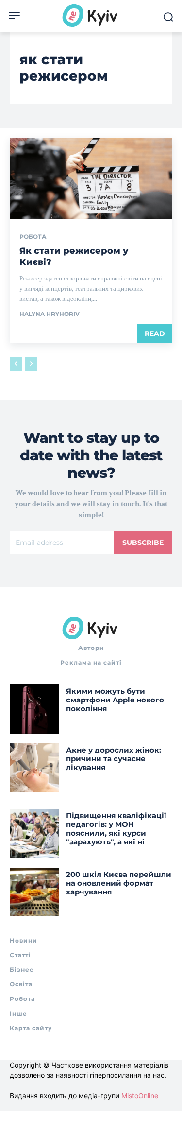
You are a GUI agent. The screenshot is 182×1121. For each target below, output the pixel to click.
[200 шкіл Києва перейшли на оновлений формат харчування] (34, 892)
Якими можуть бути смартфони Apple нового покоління (115, 699)
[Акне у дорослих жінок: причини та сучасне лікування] (34, 767)
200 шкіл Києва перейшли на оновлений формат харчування (118, 883)
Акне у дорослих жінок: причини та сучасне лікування (113, 758)
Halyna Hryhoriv (49, 313)
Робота (33, 237)
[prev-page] (16, 364)
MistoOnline (139, 1095)
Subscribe (143, 542)
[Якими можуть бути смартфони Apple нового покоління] (34, 709)
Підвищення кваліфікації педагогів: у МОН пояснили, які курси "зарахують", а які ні (116, 828)
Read (155, 333)
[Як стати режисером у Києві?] (91, 178)
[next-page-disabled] (31, 364)
